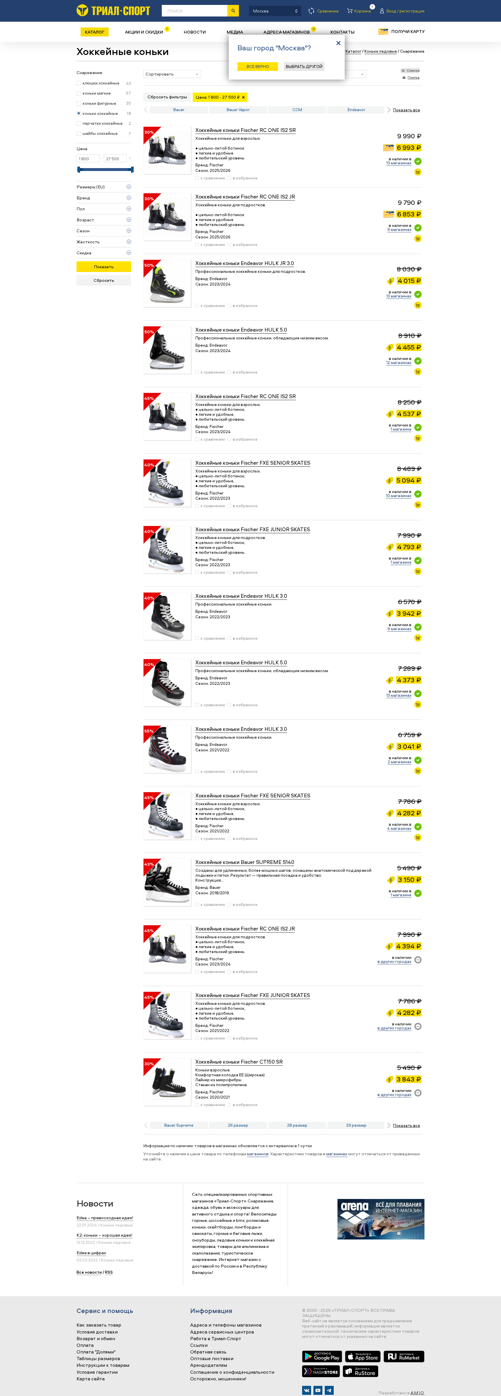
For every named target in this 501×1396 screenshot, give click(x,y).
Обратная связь (208, 1352)
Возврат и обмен (96, 1339)
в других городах (394, 961)
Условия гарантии (97, 1372)
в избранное (245, 178)
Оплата (85, 1345)
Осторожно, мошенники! (218, 1379)
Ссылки (199, 1345)
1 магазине (401, 429)
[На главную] (113, 10)
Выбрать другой (304, 66)
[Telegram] (329, 1390)
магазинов (257, 1154)
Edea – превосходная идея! (105, 1218)
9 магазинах (399, 229)
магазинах (336, 1154)
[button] (172, 74)
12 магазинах (398, 362)
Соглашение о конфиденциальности (232, 1372)
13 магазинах (398, 162)
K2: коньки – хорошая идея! (104, 1235)
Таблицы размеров (98, 1359)
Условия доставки (97, 1332)
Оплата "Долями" (96, 1352)
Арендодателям (208, 1365)
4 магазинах (399, 828)
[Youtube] (317, 1390)
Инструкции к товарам (103, 1365)
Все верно (258, 66)
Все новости (89, 1272)
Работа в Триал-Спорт (215, 1339)
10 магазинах (398, 495)
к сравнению (213, 178)
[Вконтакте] (306, 1390)
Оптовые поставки (211, 1359)
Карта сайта (91, 1379)
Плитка (414, 77)
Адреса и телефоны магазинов (226, 1325)
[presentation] (387, 109)
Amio (417, 1393)
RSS (109, 1272)
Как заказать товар (99, 1325)
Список (413, 70)
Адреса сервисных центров (222, 1332)
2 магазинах (399, 761)
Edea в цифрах (91, 1253)
